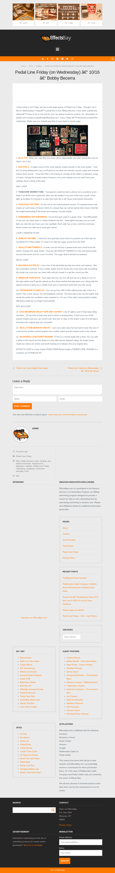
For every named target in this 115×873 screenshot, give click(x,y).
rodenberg (20, 468)
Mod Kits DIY (26, 686)
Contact (66, 534)
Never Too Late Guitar (30, 758)
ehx (49, 461)
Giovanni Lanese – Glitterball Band (82, 682)
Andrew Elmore (73, 658)
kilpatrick (20, 466)
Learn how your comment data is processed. (67, 414)
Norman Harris (73, 710)
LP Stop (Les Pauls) (29, 755)
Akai (18, 461)
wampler (19, 471)
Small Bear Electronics (30, 700)
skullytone (30, 468)
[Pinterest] (62, 58)
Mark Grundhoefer (75, 700)
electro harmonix (23, 463)
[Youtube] (72, 58)
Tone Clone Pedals (28, 707)
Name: (62, 848)
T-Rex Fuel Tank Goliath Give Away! (32, 368)
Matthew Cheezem (75, 703)
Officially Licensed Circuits (31, 689)
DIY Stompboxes (27, 668)
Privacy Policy (69, 558)
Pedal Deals (68, 546)
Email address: (65, 837)
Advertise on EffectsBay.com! (34, 618)
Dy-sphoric (25, 737)
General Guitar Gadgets (30, 675)
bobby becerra (27, 461)
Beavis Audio (25, 658)
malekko (28, 466)
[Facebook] (47, 58)
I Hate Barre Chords (75, 686)
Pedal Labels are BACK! (73, 610)
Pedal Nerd (25, 762)
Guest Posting (69, 540)
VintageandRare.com (29, 769)
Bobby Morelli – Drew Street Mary (81, 661)
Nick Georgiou (73, 707)
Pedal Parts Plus (27, 696)
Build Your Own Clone (29, 661)
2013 (31, 66)
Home (23, 66)
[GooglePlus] (52, 58)
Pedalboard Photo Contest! (75, 578)
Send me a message (33, 845)
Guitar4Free (25, 744)
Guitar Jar (24, 741)
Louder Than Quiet (28, 751)
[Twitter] (67, 58)
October (39, 66)
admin (35, 428)
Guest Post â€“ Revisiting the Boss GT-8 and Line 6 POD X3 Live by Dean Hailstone (80, 600)
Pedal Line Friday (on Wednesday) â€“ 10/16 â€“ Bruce (83, 369)
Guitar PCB (25, 679)
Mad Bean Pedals (28, 682)
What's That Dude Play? (31, 772)
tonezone (40, 468)
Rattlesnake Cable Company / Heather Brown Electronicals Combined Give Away (80, 587)
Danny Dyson (73, 672)
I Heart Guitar (26, 748)
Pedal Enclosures (27, 693)
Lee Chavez (72, 696)
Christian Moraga (74, 668)
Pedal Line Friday (24, 456)
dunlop (43, 461)
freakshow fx (37, 463)
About (65, 528)
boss (37, 461)
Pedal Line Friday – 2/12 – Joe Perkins (80, 616)
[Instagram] (57, 58)
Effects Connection (28, 672)
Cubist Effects (26, 665)
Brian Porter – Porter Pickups (79, 665)
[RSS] (43, 58)
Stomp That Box (27, 703)
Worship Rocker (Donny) (77, 714)
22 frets (23, 734)
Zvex (27, 471)
